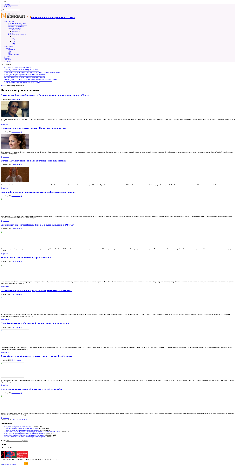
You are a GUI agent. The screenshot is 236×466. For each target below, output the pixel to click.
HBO (9, 53)
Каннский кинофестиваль (16, 26)
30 (20, 419)
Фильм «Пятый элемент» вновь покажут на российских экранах (24, 77)
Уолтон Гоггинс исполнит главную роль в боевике (26, 257)
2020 (13, 43)
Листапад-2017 (16, 31)
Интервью (7, 56)
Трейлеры (7, 59)
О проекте (7, 6)
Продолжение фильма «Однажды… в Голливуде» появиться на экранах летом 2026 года (32, 72)
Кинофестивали (9, 21)
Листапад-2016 (16, 30)
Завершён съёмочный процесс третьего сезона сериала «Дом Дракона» (36, 356)
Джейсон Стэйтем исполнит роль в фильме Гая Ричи (21, 69)
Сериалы (7, 48)
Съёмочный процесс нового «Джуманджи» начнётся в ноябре (31, 389)
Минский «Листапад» (15, 28)
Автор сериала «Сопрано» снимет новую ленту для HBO (22, 82)
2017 (13, 38)
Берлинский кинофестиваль (17, 23)
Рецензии (7, 58)
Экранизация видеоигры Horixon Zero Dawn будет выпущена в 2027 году (37, 225)
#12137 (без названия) (11, 5)
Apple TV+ (11, 49)
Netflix (10, 51)
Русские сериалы (13, 54)
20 (19, 419)
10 (17, 419)
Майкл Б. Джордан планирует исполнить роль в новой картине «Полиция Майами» (31, 79)
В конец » (25, 419)
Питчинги (7, 61)
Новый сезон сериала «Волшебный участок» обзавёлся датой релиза (35, 323)
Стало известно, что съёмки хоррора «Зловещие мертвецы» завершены (36, 290)
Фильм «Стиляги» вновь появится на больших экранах (21, 71)
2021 (13, 44)
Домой (3, 85)
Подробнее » (5, 124)
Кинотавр (11, 33)
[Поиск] (1, 10)
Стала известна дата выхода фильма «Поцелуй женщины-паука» (24, 74)
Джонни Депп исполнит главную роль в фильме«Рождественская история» (28, 81)
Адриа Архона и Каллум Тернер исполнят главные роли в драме (24, 76)
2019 (13, 41)
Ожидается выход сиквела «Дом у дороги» (17, 67)
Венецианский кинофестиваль (17, 25)
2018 (13, 40)
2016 (13, 36)
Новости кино (8, 46)
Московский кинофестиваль (17, 35)
